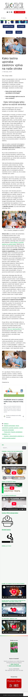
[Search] (24, 447)
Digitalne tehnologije (9, 425)
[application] (14, 504)
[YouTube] (7, 12)
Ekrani (17, 425)
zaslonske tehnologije (8, 430)
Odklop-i (6, 423)
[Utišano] (22, 509)
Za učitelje (21, 26)
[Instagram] (9, 12)
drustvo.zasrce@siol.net (15, 665)
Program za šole (8, 26)
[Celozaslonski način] (24, 509)
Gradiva (9, 32)
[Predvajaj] (3, 509)
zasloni (21, 427)
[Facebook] (11, 12)
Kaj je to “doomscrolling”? (14, 329)
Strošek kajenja (6, 529)
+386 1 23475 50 (14, 664)
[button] (26, 18)
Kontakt (19, 32)
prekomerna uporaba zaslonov (10, 427)
